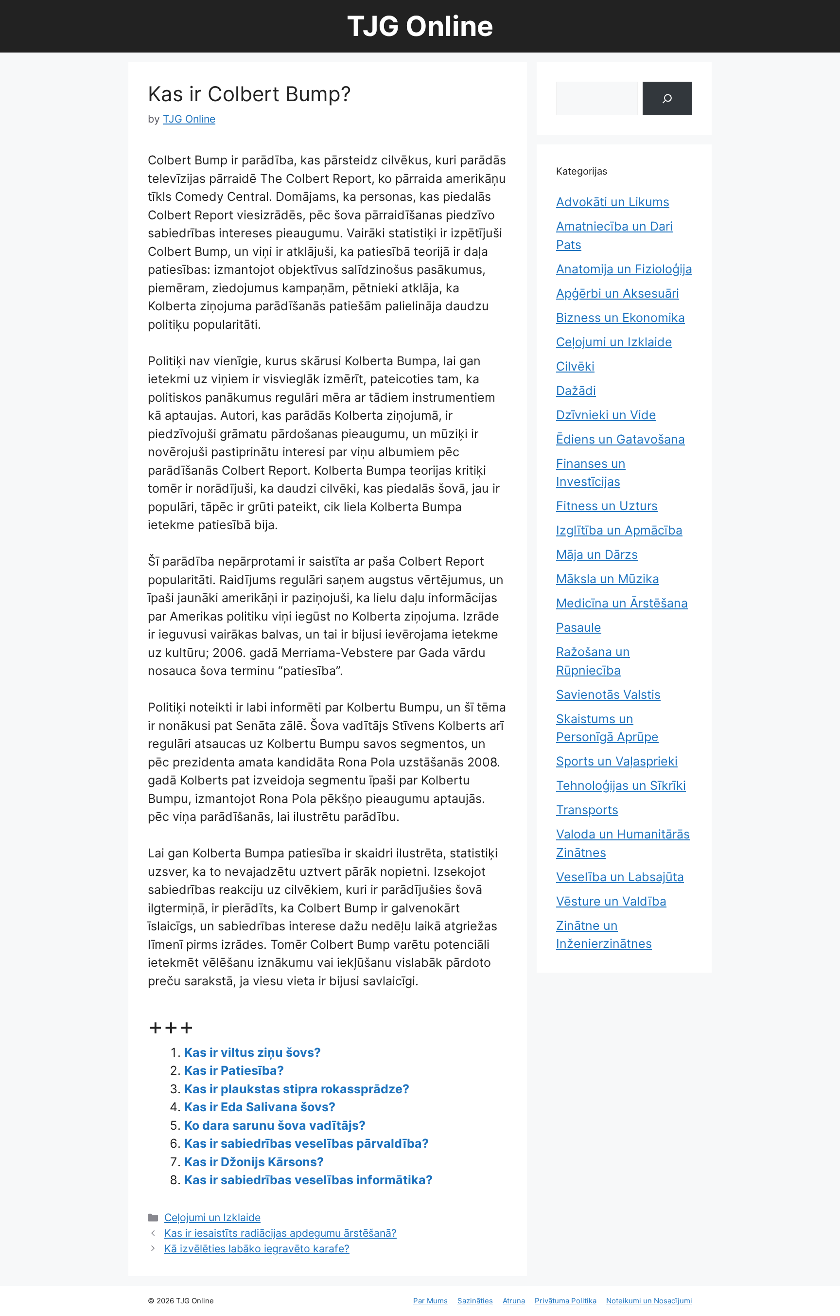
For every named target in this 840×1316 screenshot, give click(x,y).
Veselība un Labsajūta (620, 877)
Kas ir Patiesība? (234, 1070)
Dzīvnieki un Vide (606, 415)
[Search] (667, 98)
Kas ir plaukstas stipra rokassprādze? (296, 1089)
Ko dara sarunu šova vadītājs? (275, 1125)
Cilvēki (575, 366)
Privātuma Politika (565, 1300)
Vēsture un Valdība (611, 901)
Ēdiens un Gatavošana (620, 439)
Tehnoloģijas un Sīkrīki (621, 785)
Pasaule (578, 627)
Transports (587, 809)
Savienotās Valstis (608, 694)
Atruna (514, 1300)
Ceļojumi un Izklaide (212, 1217)
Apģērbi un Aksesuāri (617, 293)
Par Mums (430, 1300)
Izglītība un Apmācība (619, 530)
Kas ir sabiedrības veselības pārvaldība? (306, 1143)
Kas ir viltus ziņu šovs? (252, 1052)
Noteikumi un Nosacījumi (649, 1300)
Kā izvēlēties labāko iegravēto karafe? (257, 1248)
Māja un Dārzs (597, 554)
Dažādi (576, 390)
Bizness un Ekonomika (620, 317)
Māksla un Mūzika (607, 578)
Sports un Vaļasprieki (617, 761)
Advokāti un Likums (612, 202)
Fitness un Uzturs (607, 505)
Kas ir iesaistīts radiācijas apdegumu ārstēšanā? (280, 1233)
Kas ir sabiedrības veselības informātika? (308, 1180)
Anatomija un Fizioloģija (624, 269)
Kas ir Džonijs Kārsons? (254, 1162)
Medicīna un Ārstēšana (622, 603)
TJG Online (420, 26)
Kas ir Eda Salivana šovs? (259, 1107)
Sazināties (475, 1300)
